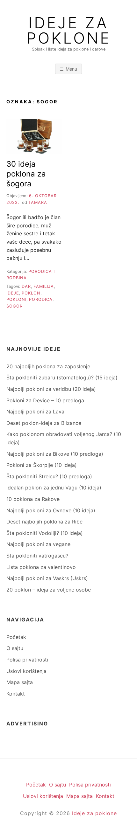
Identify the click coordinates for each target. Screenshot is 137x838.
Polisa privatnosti (27, 659)
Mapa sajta (19, 682)
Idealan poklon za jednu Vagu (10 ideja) (53, 487)
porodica (41, 299)
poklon (31, 293)
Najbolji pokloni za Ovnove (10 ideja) (50, 510)
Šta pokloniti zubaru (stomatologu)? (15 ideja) (62, 377)
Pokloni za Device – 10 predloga (45, 400)
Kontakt (15, 693)
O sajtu (14, 648)
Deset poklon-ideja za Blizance (43, 423)
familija (43, 286)
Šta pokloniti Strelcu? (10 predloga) (49, 476)
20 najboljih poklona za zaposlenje (48, 366)
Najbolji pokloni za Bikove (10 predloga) (54, 454)
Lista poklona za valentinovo (41, 567)
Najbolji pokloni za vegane (38, 544)
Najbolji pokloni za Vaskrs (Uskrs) (47, 578)
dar (26, 286)
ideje (12, 293)
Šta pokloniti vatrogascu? (37, 555)
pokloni (16, 299)
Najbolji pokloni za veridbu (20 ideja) (51, 389)
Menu (71, 69)
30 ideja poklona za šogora (26, 173)
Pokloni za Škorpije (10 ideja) (41, 465)
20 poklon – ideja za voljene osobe (48, 589)
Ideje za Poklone (68, 30)
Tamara (37, 202)
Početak (16, 637)
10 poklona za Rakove (33, 499)
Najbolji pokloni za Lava (35, 411)
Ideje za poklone (94, 813)
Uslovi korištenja (26, 671)
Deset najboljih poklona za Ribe (44, 521)
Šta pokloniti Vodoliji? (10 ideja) (44, 533)
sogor (14, 306)
